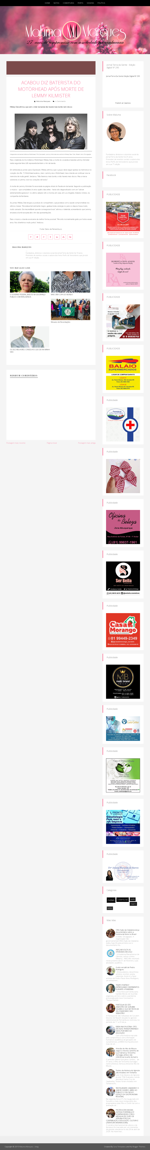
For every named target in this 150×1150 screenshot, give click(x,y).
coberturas (122, 899)
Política (101, 3)
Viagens (90, 3)
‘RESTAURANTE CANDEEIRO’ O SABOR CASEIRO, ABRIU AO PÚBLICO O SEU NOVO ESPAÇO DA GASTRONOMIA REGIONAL (127, 1092)
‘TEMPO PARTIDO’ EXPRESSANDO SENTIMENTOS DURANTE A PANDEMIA (127, 987)
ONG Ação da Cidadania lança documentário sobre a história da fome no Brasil (127, 932)
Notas (56, 3)
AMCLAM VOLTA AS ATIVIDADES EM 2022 (124, 950)
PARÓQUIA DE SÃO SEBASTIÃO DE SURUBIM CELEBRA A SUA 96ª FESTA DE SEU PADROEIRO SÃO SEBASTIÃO (127, 1009)
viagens (133, 904)
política (110, 908)
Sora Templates (119, 1146)
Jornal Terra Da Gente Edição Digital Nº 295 (123, 76)
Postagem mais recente (15, 443)
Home (47, 3)
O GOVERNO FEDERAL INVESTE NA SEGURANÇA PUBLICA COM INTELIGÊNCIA (27, 295)
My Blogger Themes (137, 1146)
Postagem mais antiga (87, 443)
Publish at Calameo (123, 103)
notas (111, 900)
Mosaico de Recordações (60, 322)
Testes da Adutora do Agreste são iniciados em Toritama (128, 1071)
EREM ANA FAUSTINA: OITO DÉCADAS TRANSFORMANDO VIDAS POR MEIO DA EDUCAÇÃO (127, 1029)
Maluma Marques (43, 101)
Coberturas (68, 3)
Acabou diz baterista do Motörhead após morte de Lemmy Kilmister (51, 89)
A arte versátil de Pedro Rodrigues (125, 968)
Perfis (80, 3)
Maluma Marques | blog (28, 1146)
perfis (133, 899)
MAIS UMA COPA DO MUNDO (62, 294)
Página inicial (52, 443)
